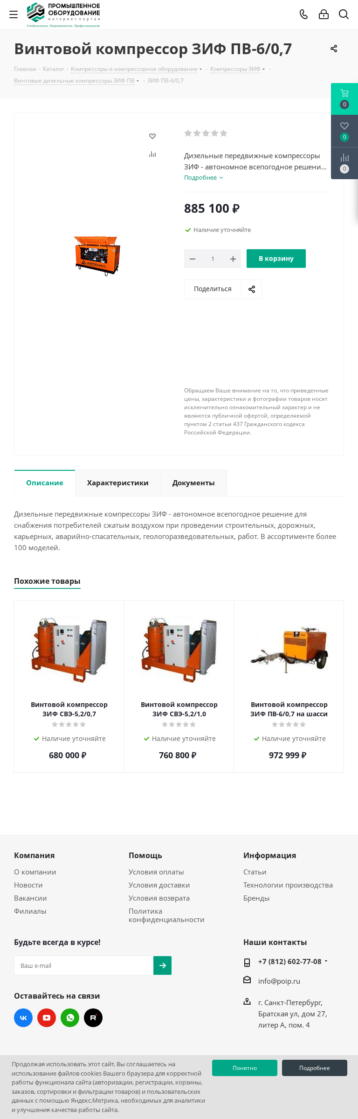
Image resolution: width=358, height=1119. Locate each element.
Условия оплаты (156, 871)
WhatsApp (70, 1017)
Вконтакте (23, 1017)
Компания (34, 855)
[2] (197, 133)
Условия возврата (159, 897)
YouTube (46, 1017)
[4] (215, 133)
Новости (28, 884)
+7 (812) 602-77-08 (290, 961)
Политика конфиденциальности (167, 915)
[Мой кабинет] (324, 14)
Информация (269, 855)
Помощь (145, 855)
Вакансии (30, 897)
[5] (224, 133)
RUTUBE (93, 1017)
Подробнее (314, 1068)
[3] (206, 133)
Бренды (256, 897)
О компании (35, 871)
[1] (188, 133)
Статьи (255, 871)
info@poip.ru (279, 981)
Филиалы (30, 911)
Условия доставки (159, 884)
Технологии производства (288, 884)
